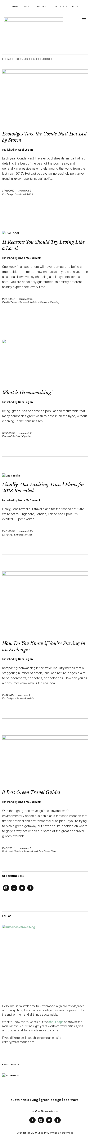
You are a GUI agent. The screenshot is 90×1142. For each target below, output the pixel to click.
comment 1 (24, 695)
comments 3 (25, 433)
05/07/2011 (8, 848)
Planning (54, 302)
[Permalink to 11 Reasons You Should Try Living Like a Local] (10, 233)
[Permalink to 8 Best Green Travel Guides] (45, 738)
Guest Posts (59, 6)
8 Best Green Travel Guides (31, 792)
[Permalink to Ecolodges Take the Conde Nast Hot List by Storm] (45, 72)
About (27, 6)
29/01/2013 (8, 531)
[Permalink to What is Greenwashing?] (45, 342)
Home (15, 6)
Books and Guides (11, 851)
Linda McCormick (29, 258)
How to (43, 302)
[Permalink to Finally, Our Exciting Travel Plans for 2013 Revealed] (11, 475)
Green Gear (50, 851)
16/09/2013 (8, 433)
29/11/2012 (8, 190)
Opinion (26, 436)
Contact (41, 6)
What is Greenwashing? (27, 392)
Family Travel (9, 302)
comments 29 (26, 531)
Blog (75, 6)
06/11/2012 (8, 695)
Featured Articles (25, 194)
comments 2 (24, 190)
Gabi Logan (25, 149)
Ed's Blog (7, 534)
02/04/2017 (8, 298)
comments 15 (26, 298)
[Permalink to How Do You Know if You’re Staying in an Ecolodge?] (45, 574)
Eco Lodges (8, 194)
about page (55, 1022)
